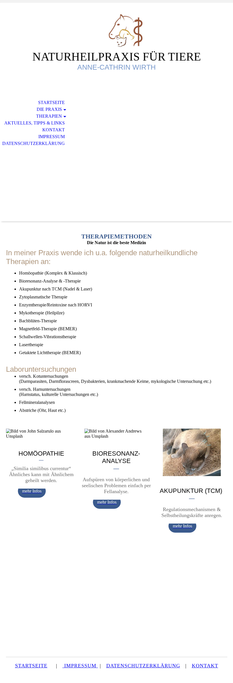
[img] (116, 30)
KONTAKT (53, 129)
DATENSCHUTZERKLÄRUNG (33, 143)
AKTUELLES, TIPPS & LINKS (34, 123)
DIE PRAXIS (49, 109)
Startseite (51, 102)
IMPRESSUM (51, 136)
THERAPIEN (49, 116)
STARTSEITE (31, 666)
